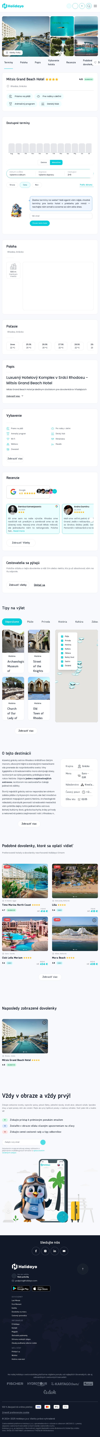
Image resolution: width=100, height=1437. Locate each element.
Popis (38, 62)
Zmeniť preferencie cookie (15, 1412)
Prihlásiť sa (16, 1352)
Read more (19, 530)
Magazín (15, 1332)
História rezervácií (18, 1359)
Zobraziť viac (13, 396)
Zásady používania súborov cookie (24, 1343)
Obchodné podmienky (19, 1335)
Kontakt (14, 1328)
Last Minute (16, 1300)
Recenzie (71, 62)
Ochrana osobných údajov (21, 1339)
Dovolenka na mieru (19, 1312)
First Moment (16, 1304)
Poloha (24, 62)
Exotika (14, 1308)
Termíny (8, 62)
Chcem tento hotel (39, 223)
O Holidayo (16, 1324)
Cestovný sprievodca (19, 1316)
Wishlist (14, 1355)
